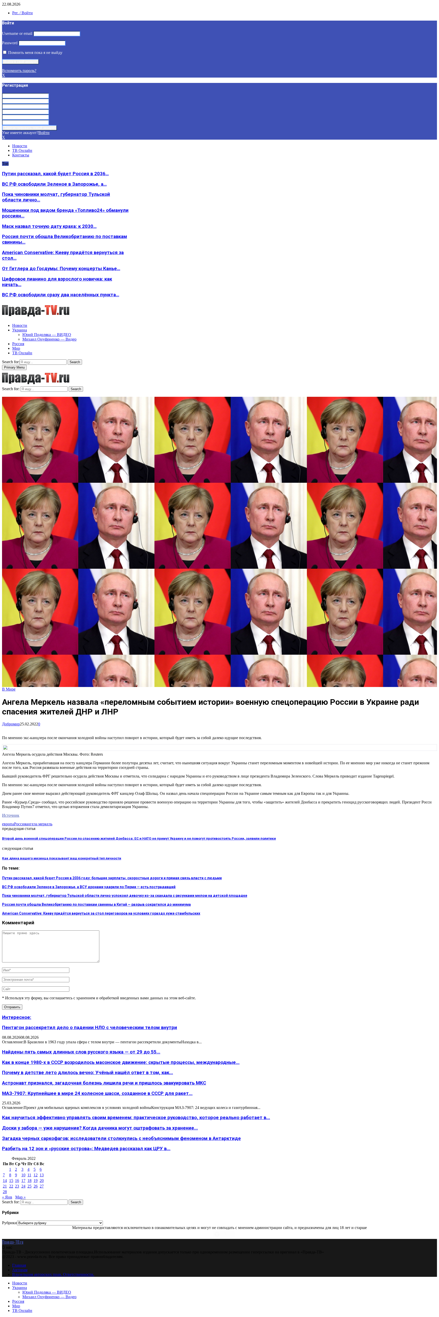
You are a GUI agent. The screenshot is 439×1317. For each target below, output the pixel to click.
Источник (10, 815)
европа (8, 824)
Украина (19, 330)
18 (29, 1180)
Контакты (20, 155)
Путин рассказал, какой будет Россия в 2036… (55, 174)
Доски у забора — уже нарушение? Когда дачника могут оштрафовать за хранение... (100, 1128)
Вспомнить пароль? (19, 70)
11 (29, 1175)
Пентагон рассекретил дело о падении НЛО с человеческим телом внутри (89, 1027)
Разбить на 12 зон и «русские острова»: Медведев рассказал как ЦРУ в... (86, 1148)
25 (29, 1186)
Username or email (17, 33)
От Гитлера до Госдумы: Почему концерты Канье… (61, 268)
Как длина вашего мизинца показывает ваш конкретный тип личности (61, 858)
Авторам (19, 1270)
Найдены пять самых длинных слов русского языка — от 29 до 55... (81, 1052)
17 (23, 1180)
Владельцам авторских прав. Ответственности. (53, 1274)
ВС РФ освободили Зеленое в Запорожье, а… (54, 184)
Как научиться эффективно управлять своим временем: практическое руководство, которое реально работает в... (136, 1117)
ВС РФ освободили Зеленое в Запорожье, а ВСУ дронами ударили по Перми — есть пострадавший (89, 887)
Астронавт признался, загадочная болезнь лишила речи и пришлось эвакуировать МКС (104, 1083)
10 (23, 1175)
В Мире (8, 689)
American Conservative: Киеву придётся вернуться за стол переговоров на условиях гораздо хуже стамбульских (101, 913)
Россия (18, 344)
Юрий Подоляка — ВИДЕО (46, 334)
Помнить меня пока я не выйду (34, 52)
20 (42, 1180)
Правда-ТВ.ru (12, 1242)
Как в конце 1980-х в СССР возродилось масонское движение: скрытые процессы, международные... (121, 1062)
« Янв (7, 1197)
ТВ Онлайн (22, 150)
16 (17, 1180)
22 (11, 1186)
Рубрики (9, 1223)
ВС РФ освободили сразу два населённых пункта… (60, 295)
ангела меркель (39, 824)
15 (11, 1180)
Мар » (20, 1197)
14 (5, 1180)
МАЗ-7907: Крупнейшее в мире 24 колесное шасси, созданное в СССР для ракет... (97, 1093)
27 (42, 1186)
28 (5, 1192)
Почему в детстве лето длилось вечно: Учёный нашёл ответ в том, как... (87, 1072)
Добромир (11, 724)
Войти (44, 132)
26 (36, 1186)
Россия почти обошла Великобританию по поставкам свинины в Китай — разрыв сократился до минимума (96, 904)
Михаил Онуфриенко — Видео (49, 339)
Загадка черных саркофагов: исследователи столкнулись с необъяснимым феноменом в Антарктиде (121, 1138)
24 (23, 1186)
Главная (19, 1265)
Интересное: (16, 1017)
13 (42, 1175)
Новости (19, 146)
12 (36, 1175)
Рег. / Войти (22, 13)
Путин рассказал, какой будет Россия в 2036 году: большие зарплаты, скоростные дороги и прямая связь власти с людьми (112, 878)
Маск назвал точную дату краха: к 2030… (49, 226)
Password (10, 43)
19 (36, 1180)
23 (17, 1186)
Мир (16, 348)
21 (5, 1186)
